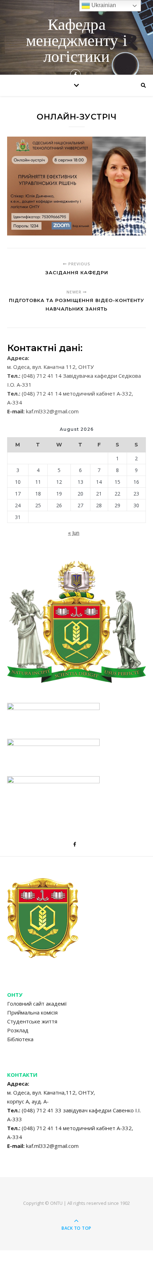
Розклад (17, 1030)
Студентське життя (32, 1021)
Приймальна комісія (32, 1012)
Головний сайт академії (37, 1003)
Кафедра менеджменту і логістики (76, 42)
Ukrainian (103, 5)
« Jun (73, 532)
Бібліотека (20, 1039)
